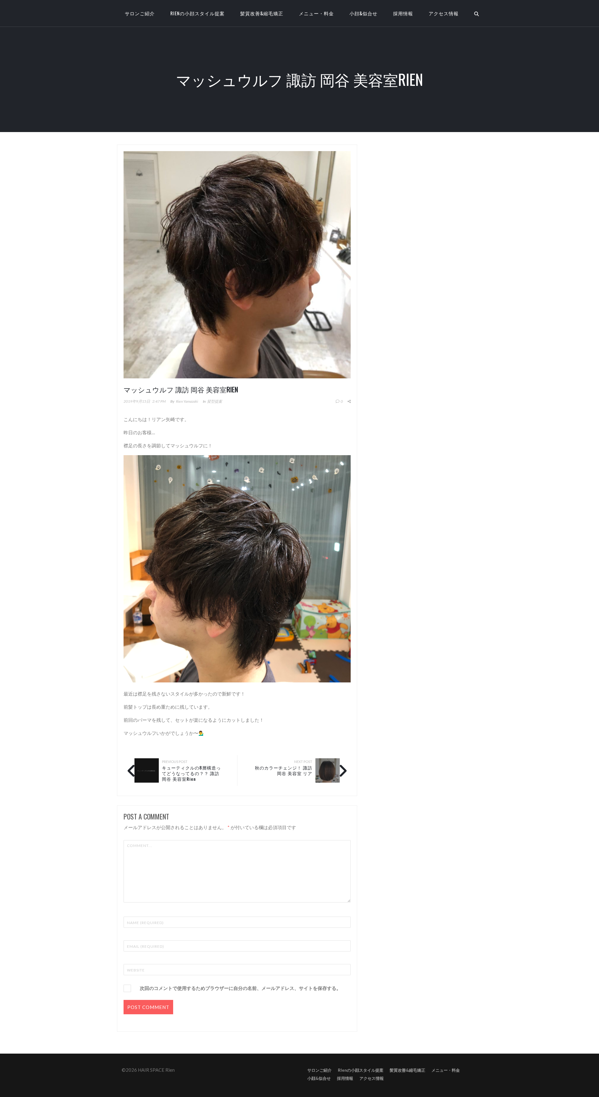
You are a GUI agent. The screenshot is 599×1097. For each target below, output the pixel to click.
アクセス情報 (444, 13)
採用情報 (403, 13)
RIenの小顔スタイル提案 (197, 13)
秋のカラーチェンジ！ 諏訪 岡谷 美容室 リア (283, 770)
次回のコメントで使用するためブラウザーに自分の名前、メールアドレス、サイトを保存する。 (240, 988)
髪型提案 (214, 401)
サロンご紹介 (319, 1070)
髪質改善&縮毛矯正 (261, 13)
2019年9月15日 (137, 401)
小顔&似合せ (363, 13)
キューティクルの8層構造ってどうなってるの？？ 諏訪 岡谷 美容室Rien (191, 773)
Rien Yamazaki (187, 401)
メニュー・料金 (316, 13)
